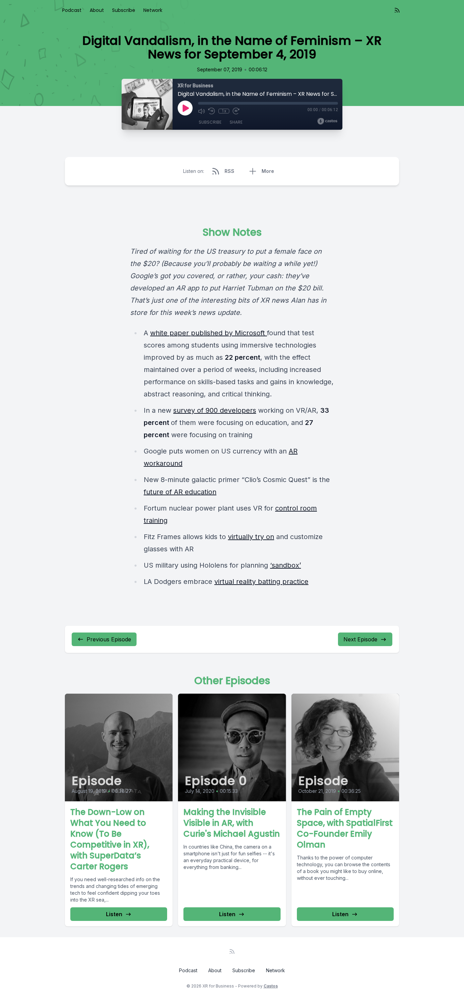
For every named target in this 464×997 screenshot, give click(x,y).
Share (236, 122)
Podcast (72, 10)
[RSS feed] (397, 10)
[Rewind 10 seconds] (211, 111)
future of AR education (180, 492)
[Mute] (201, 111)
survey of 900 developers (214, 410)
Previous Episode (109, 639)
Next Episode (360, 639)
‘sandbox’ (285, 565)
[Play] (185, 108)
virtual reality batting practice (261, 581)
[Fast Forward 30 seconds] (236, 111)
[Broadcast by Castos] (327, 121)
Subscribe (123, 10)
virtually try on (251, 537)
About (97, 10)
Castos (271, 986)
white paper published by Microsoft (208, 333)
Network (152, 10)
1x (224, 111)
